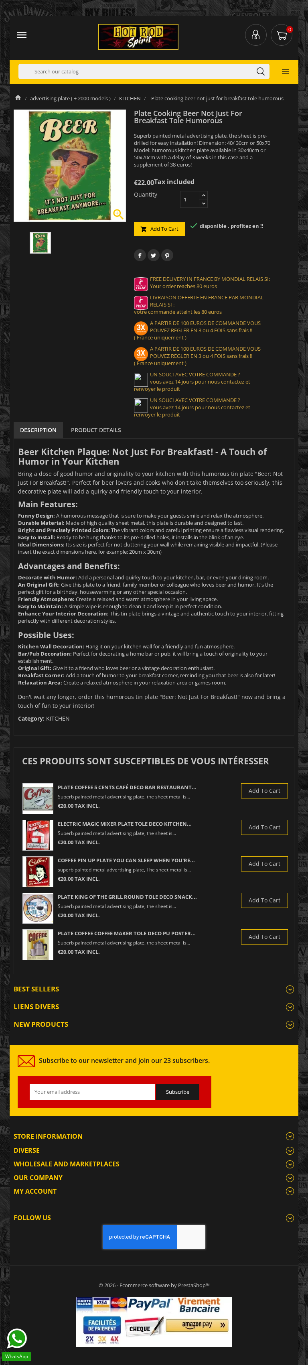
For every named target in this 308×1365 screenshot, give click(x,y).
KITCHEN (58, 718)
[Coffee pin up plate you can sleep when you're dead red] (38, 871)
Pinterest (167, 255)
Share (140, 255)
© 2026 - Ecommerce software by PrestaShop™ (154, 1285)
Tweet (154, 255)
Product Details (96, 430)
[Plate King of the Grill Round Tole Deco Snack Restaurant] (38, 908)
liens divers (36, 1006)
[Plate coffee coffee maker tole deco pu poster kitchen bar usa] (38, 944)
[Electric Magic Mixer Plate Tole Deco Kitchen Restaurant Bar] (38, 835)
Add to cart (159, 229)
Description (38, 430)
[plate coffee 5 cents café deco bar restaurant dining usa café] (38, 798)
